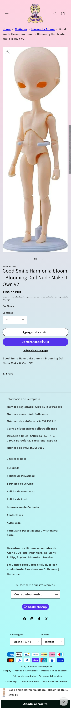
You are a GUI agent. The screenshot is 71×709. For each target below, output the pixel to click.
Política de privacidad (26, 670)
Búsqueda (13, 468)
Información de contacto (54, 670)
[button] (7, 13)
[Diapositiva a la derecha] (43, 259)
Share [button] (9, 373)
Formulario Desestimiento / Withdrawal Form (32, 533)
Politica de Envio (17, 499)
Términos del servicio (50, 676)
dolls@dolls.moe (46, 428)
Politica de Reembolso (21, 491)
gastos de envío (35, 297)
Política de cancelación (55, 681)
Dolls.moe (32, 666)
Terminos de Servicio (20, 483)
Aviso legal (12, 681)
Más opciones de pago (35, 350)
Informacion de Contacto (23, 507)
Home (7, 29)
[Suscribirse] (56, 594)
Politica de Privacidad (21, 476)
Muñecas (21, 29)
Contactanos (15, 515)
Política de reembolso (24, 676)
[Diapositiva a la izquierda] (28, 259)
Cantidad (8, 312)
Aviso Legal (14, 522)
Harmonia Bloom (43, 29)
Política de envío (30, 681)
